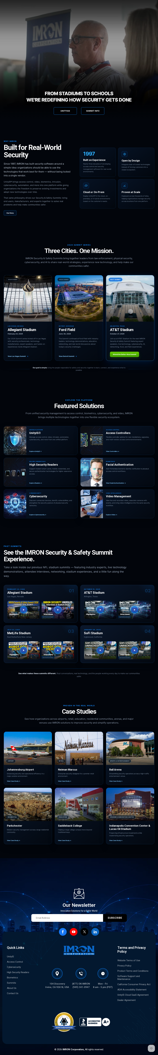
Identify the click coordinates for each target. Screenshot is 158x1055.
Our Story (10, 213)
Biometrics (12, 977)
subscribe (115, 917)
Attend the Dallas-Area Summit (124, 354)
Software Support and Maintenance (128, 978)
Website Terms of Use (128, 960)
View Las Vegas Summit (18, 356)
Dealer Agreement (126, 1000)
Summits (11, 982)
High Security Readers (18, 972)
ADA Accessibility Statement (131, 989)
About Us (11, 988)
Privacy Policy (124, 965)
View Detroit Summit (68, 356)
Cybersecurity (14, 967)
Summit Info (92, 111)
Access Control (15, 961)
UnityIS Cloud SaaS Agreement (133, 994)
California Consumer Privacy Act (133, 984)
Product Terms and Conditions (132, 971)
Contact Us (12, 993)
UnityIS (10, 956)
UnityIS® (65, 111)
